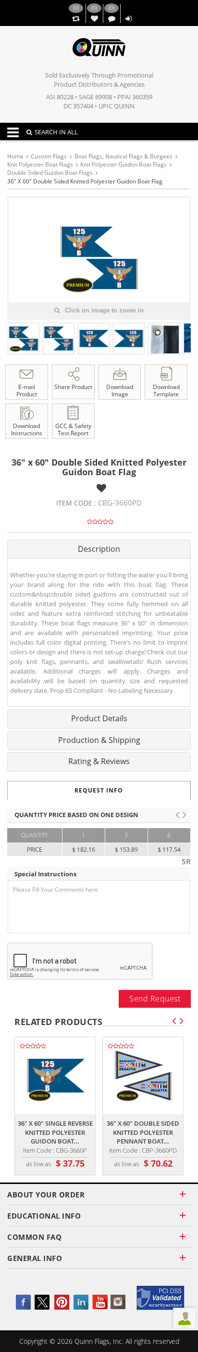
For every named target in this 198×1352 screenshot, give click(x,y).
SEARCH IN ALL (56, 132)
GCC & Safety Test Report (73, 429)
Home (15, 156)
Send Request (154, 998)
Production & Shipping (99, 740)
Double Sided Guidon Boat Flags (50, 173)
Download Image (119, 390)
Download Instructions (26, 429)
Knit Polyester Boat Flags (40, 164)
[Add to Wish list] (101, 487)
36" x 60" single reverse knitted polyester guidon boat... (55, 1132)
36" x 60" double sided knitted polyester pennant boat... (143, 1132)
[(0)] (75, 19)
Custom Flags (49, 156)
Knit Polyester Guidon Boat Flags (123, 164)
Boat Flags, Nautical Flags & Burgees (123, 156)
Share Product (73, 387)
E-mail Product (26, 390)
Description (99, 549)
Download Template (166, 390)
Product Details (99, 718)
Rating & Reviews (99, 761)
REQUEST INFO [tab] (98, 790)
